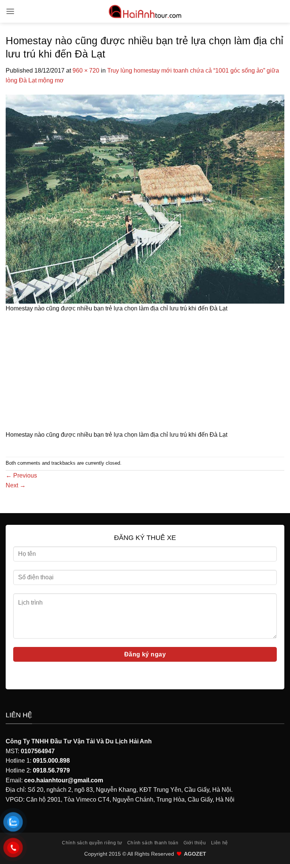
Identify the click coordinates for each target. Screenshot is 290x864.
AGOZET (195, 854)
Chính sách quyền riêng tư (92, 842)
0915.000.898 (51, 760)
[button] (10, 11)
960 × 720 (85, 70)
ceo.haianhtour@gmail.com (63, 780)
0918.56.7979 (51, 770)
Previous (21, 475)
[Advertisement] (145, 374)
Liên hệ (219, 842)
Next (16, 485)
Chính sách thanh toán (153, 842)
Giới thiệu (195, 842)
